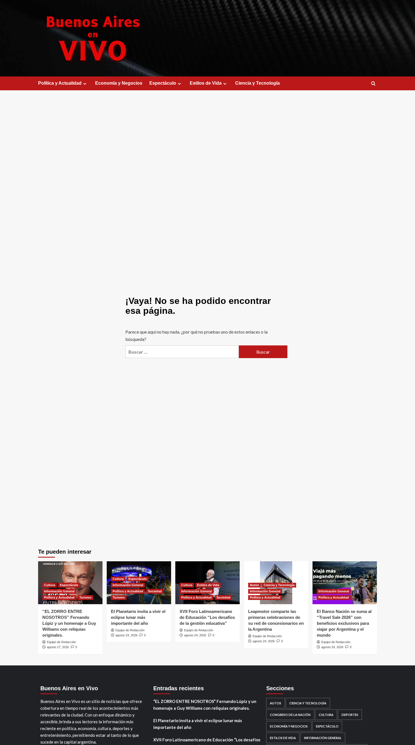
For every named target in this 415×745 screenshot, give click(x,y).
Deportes (350, 714)
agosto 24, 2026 (126, 635)
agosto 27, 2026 (58, 647)
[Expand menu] (85, 83)
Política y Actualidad (60, 83)
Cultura (49, 585)
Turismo (85, 597)
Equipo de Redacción (61, 642)
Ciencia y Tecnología (257, 83)
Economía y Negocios (118, 83)
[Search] (373, 84)
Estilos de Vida (206, 83)
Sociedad (155, 591)
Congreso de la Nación (290, 714)
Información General (59, 591)
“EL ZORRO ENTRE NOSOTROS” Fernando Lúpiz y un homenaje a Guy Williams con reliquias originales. (69, 623)
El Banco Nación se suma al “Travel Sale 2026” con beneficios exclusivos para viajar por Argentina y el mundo (344, 623)
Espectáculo (162, 83)
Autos (254, 585)
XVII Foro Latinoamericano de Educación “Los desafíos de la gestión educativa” (207, 617)
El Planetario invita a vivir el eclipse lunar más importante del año (138, 617)
